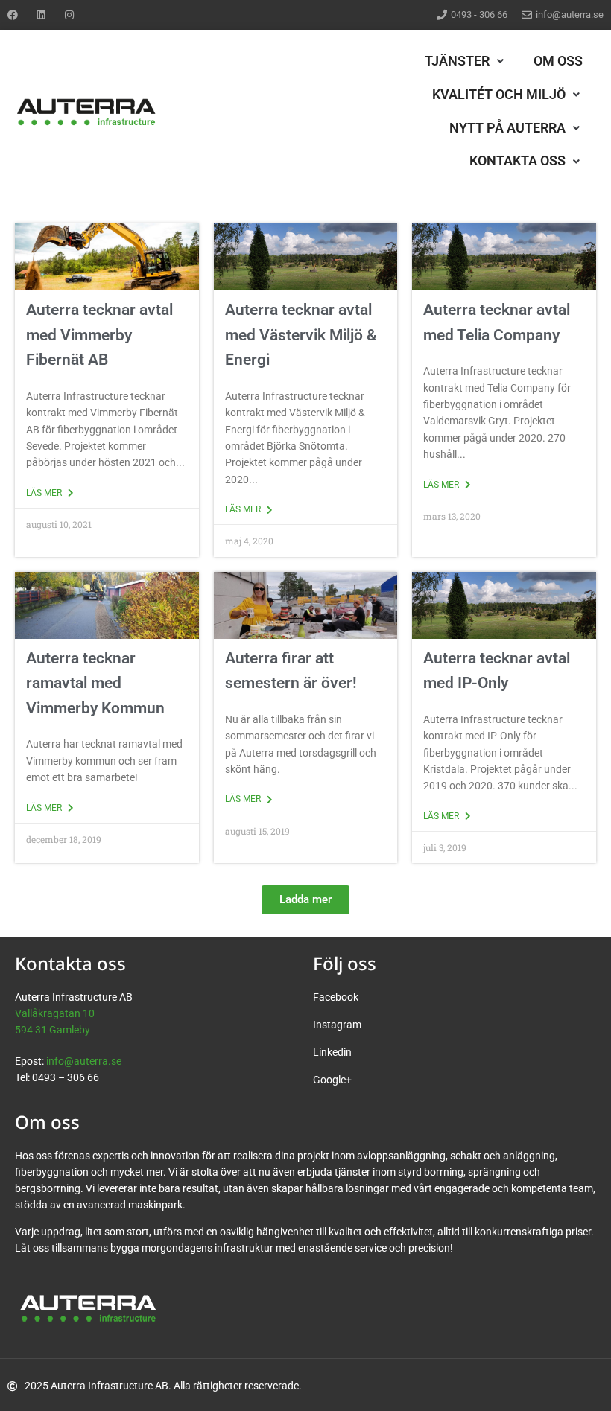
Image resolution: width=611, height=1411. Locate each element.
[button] (465, 61)
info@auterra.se (83, 1061)
